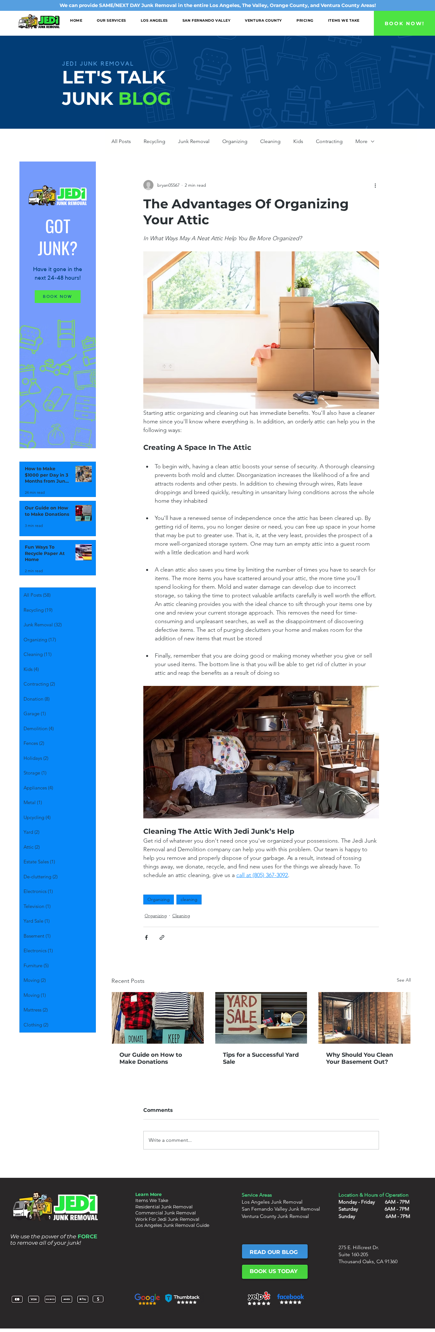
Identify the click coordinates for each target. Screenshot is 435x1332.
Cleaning (270, 141)
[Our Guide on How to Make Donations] (158, 1018)
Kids (298, 141)
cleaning (189, 899)
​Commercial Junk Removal (165, 1213)
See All (404, 980)
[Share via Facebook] (146, 937)
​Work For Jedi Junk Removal (167, 1219)
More (361, 141)
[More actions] (375, 185)
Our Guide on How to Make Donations (150, 1058)
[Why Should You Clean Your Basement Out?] (364, 1018)
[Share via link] (162, 937)
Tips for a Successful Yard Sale (261, 1058)
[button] (111, 20)
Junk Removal (194, 141)
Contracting (329, 141)
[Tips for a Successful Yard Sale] (261, 1018)
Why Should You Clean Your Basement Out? (359, 1058)
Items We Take (151, 1200)
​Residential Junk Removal (164, 1207)
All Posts (121, 141)
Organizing (234, 141)
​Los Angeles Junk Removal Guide (172, 1225)
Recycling (154, 141)
